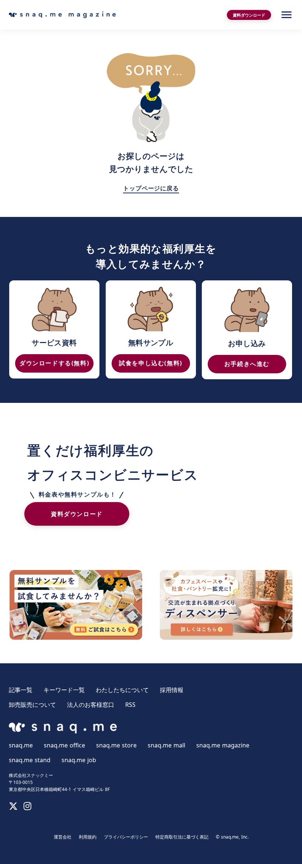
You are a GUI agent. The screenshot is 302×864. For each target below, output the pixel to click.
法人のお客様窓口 (90, 705)
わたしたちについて (122, 690)
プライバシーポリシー (126, 837)
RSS (130, 705)
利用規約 (87, 837)
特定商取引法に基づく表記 (181, 837)
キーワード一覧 (64, 690)
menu (286, 14)
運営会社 (62, 837)
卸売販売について (32, 705)
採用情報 (171, 690)
